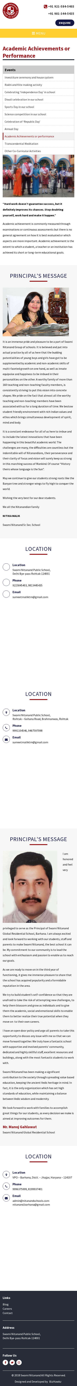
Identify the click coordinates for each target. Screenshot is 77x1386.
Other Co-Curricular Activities (23, 151)
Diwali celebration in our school (24, 99)
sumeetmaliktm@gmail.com (30, 597)
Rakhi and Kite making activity (23, 85)
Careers (7, 1308)
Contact (8, 1313)
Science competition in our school (25, 114)
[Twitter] (12, 1362)
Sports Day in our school (19, 107)
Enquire (65, 23)
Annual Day (11, 129)
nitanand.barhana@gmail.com (31, 1204)
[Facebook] (5, 1362)
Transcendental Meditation (21, 143)
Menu (40, 33)
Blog (6, 1304)
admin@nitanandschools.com (31, 1201)
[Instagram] (19, 1362)
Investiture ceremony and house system (29, 77)
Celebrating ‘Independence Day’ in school (30, 92)
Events (10, 70)
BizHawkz (55, 1381)
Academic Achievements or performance (29, 136)
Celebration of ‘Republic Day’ (22, 121)
